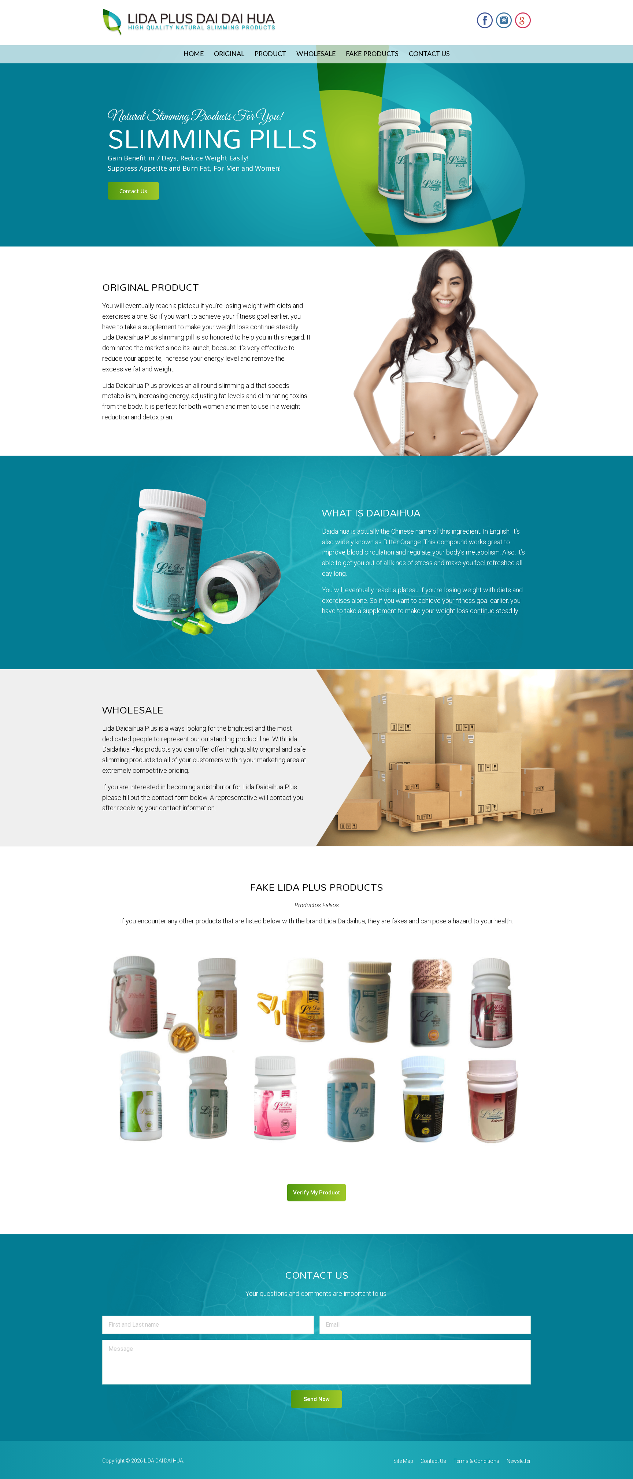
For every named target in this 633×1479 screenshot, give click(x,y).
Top (615, 1461)
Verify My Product (316, 1192)
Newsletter (519, 1461)
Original (229, 54)
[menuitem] (194, 54)
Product (270, 54)
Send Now (317, 1399)
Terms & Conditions (476, 1461)
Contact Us (429, 54)
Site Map (403, 1461)
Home (194, 54)
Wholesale (316, 54)
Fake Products (372, 54)
